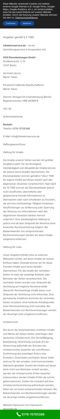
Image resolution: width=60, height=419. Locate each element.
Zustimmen (11, 23)
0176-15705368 (21, 128)
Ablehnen (27, 23)
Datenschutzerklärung (26, 17)
